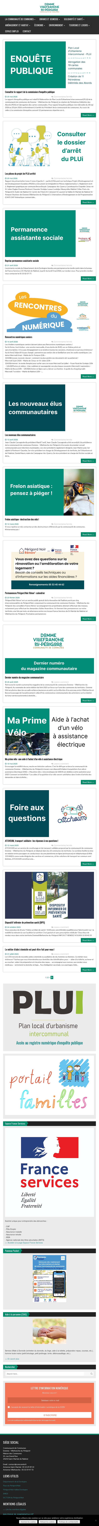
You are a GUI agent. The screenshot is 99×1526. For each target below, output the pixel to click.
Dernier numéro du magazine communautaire (24, 677)
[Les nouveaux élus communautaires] (49, 409)
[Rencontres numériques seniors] (49, 311)
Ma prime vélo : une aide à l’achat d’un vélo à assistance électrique (33, 759)
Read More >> (88, 115)
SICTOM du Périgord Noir (13, 1497)
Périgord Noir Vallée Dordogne (15, 1489)
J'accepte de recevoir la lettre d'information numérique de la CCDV (38, 1407)
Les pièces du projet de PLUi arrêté (20, 173)
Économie (38, 25)
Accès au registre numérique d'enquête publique (49, 1043)
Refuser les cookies (47, 1522)
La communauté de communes (19, 19)
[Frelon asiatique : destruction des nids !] (49, 493)
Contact (27, 31)
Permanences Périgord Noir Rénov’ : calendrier (25, 593)
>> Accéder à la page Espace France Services (24, 1242)
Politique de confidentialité (68, 1522)
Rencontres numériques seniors (18, 337)
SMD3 (5, 1493)
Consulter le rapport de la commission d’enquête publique (30, 92)
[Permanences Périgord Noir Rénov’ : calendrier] (49, 566)
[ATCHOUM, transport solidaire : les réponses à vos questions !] (49, 814)
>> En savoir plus (12, 1358)
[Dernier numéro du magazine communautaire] (49, 651)
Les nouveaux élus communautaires (20, 435)
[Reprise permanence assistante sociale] (49, 234)
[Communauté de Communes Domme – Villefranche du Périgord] (49, 7)
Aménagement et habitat (16, 25)
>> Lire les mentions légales (14, 1509)
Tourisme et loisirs (78, 25)
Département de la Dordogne (15, 1481)
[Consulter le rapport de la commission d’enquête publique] (49, 66)
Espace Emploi (12, 31)
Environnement (56, 25)
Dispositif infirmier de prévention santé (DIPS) (25, 922)
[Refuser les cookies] (95, 1520)
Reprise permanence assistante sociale (22, 260)
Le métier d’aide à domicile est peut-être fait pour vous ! (29, 949)
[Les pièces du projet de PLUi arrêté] (49, 147)
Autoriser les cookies (28, 1522)
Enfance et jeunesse (48, 19)
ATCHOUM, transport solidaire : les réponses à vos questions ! (31, 840)
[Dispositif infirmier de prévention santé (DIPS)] (49, 896)
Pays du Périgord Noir (11, 1485)
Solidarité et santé (73, 19)
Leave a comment (61, 682)
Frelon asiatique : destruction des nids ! (22, 519)
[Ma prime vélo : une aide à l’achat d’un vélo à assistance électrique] (49, 733)
